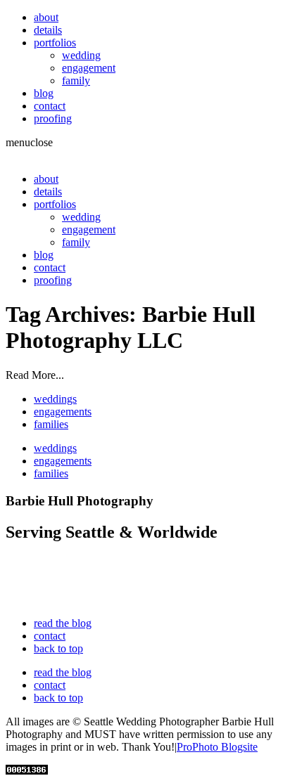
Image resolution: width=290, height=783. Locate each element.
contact (49, 106)
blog (43, 93)
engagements (63, 412)
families (51, 424)
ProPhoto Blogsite (217, 747)
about (46, 17)
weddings (55, 399)
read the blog (63, 623)
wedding (81, 55)
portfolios (55, 42)
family (76, 80)
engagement (88, 68)
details (48, 30)
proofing (53, 118)
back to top (58, 648)
